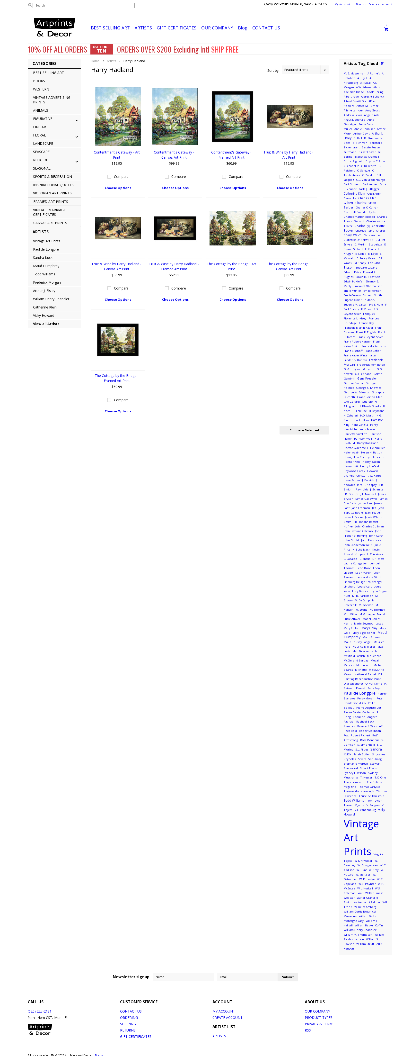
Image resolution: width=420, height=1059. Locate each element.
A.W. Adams (363, 87)
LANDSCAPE (43, 143)
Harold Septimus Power (359, 429)
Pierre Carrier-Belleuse (359, 712)
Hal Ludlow (361, 420)
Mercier (349, 665)
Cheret (380, 230)
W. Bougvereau (368, 865)
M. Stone (362, 609)
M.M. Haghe (367, 614)
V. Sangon (373, 805)
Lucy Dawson (360, 591)
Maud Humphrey (46, 265)
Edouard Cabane (366, 267)
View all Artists (46, 323)
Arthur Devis (361, 133)
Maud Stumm (372, 637)
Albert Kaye (351, 96)
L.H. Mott (378, 559)
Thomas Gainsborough (359, 791)
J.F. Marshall (368, 494)
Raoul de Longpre (365, 717)
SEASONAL (42, 168)
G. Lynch (369, 369)
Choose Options (118, 188)
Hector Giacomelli (356, 448)
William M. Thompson (358, 934)
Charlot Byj (362, 226)
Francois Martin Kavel (358, 327)
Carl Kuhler (370, 184)
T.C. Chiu (380, 777)
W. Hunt (362, 870)
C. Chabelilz (351, 166)
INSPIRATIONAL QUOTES (53, 184)
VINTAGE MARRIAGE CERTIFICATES (49, 212)
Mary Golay (369, 628)
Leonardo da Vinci (369, 577)
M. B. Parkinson (362, 595)
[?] (383, 63)
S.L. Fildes (361, 749)
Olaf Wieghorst (353, 683)
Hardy (374, 424)
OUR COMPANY (217, 28)
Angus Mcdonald (354, 119)
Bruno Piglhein (353, 161)
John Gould (351, 540)
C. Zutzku (368, 175)
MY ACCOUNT (223, 1011)
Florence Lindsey (355, 318)
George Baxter (353, 383)
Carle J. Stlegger (369, 189)
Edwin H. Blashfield (368, 277)
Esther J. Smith (372, 295)
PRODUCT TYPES (318, 1017)
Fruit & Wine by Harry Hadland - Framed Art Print (174, 266)
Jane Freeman (361, 508)
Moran (348, 674)
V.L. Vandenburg (365, 810)
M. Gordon (366, 605)
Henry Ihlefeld (369, 466)
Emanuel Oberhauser (368, 286)
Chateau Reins (364, 230)
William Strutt (365, 944)
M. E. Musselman (354, 73)
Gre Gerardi (352, 401)
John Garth (376, 535)
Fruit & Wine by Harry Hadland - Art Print (289, 155)
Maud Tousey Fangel (357, 642)
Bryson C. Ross (375, 161)
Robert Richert (360, 735)
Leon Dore (364, 568)
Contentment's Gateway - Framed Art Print (231, 155)
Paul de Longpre (46, 249)
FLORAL (39, 135)
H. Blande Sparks (370, 406)
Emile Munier (352, 290)
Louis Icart (365, 586)
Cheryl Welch (352, 235)
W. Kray (374, 870)
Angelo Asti (371, 115)
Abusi (376, 87)
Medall (375, 660)
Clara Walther (372, 235)
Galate (378, 374)
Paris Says (374, 688)
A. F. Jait (362, 78)
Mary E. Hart (351, 628)
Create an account (380, 4)
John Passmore (371, 540)
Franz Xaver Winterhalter (360, 355)
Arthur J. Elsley (44, 290)
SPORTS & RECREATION (52, 176)
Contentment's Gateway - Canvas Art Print (174, 155)
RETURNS (128, 1030)
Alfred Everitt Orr (355, 101)
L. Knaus (364, 559)
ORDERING (129, 1017)
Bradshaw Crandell (366, 156)
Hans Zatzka (359, 424)
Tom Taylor (374, 800)
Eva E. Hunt (376, 304)
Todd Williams (44, 274)
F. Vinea (366, 309)
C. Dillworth (368, 166)
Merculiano (363, 665)
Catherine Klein (45, 307)
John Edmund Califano (358, 531)
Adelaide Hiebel (354, 92)
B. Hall (358, 138)
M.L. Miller (350, 614)
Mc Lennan (374, 656)
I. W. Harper (375, 475)
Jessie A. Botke (353, 517)
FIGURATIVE (42, 118)
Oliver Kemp (373, 683)
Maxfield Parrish (354, 656)
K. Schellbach (361, 549)
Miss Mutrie (376, 669)
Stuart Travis (368, 768)
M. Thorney (377, 609)
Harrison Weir (363, 438)
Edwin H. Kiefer (354, 281)
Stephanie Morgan (356, 763)
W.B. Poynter (367, 884)
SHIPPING (128, 1024)
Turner (348, 805)
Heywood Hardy (354, 471)
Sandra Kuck (42, 257)
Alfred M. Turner (367, 106)
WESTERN (41, 89)
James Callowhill (366, 498)
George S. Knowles (368, 387)
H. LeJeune (360, 411)
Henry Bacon (371, 461)
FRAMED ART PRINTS (50, 201)
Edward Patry (352, 272)
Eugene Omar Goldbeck (359, 300)
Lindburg (349, 586)
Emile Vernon (372, 290)
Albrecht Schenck (372, 96)
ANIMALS (40, 110)
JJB (355, 522)
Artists (111, 61)
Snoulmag (375, 759)
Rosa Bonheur (369, 740)
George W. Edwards (356, 392)
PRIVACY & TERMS (319, 1024)
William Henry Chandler (51, 299)
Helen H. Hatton (371, 452)
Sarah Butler (361, 754)
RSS (308, 1030)
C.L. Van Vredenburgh (370, 179)
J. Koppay (371, 485)
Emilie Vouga (352, 295)
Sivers (362, 759)
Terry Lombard (354, 782)
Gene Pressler (367, 378)
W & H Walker (363, 860)
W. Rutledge (367, 879)
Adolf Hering (375, 92)
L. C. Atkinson (376, 554)
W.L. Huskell (365, 888)
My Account (342, 4)
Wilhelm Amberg (365, 907)
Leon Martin (363, 572)
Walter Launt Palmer (367, 902)
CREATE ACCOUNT (227, 1017)
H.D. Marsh (367, 415)
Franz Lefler (373, 351)
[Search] (30, 4)
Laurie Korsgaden (356, 563)
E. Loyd (373, 253)
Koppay (360, 554)
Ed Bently (360, 263)
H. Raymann (377, 411)
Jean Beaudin (373, 512)
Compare (121, 176)
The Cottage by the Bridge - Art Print (231, 266)
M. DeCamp (362, 600)
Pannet (360, 688)
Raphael (349, 721)
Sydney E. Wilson (355, 773)
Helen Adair (351, 452)
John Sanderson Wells (358, 545)
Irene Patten (352, 480)
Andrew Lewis (353, 115)
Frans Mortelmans (373, 346)
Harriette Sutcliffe (355, 434)
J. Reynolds (361, 489)
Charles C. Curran (367, 207)
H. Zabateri (351, 415)
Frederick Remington (371, 364)
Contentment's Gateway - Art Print (117, 155)
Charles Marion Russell (359, 216)
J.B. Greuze (351, 494)
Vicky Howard (43, 315)
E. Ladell (360, 253)
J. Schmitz (376, 489)
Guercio (368, 401)
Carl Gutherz (352, 184)
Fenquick (369, 314)
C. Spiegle (363, 170)
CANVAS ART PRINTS (50, 222)
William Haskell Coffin (369, 925)
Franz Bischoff (353, 351)
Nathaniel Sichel (365, 674)
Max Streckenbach (364, 651)
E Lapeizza (375, 244)
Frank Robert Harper (357, 341)
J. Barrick (368, 480)
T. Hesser (366, 777)
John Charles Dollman (369, 526)
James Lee (365, 503)
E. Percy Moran (366, 258)
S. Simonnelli (366, 744)
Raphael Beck (365, 721)
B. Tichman (359, 143)
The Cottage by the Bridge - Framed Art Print (117, 378)
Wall (360, 893)
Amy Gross (372, 110)
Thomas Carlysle (369, 786)
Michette (361, 669)
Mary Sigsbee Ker (363, 632)
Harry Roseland (367, 443)
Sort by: (273, 70)
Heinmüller (377, 448)
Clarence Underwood (358, 240)
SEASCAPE (41, 151)
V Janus (359, 805)
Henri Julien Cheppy (357, 457)
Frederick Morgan (47, 282)
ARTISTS (143, 28)
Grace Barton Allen (369, 397)
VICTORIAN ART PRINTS (52, 193)
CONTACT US (266, 28)
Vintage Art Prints (46, 241)
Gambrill (349, 378)
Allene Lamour (353, 110)
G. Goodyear (352, 369)
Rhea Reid (350, 731)
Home (95, 61)
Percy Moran (365, 698)
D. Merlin (360, 244)
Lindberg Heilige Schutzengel (363, 582)
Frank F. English (366, 332)
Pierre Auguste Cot (368, 707)
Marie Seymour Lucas (368, 623)
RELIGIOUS (42, 160)
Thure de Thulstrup (371, 796)
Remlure (349, 726)
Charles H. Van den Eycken (361, 212)
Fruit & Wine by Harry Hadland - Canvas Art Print (116, 266)
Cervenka (350, 198)
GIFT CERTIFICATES (176, 28)
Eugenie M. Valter (355, 304)
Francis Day (366, 323)
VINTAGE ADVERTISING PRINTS (51, 99)
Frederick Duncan (355, 360)
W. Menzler (363, 874)
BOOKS (39, 81)
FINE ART (40, 127)
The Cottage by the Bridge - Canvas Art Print (289, 266)
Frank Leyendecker (370, 337)
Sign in (360, 4)
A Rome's (374, 73)
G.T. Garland (363, 374)
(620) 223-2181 (40, 1011)
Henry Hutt (351, 466)
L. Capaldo (350, 559)
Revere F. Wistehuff (370, 726)
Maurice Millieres (364, 646)
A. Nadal (365, 82)
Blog (242, 28)
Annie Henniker (364, 129)
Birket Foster (367, 152)
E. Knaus (370, 249)
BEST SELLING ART (110, 28)
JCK (374, 508)
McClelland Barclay (356, 660)
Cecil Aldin (374, 193)
